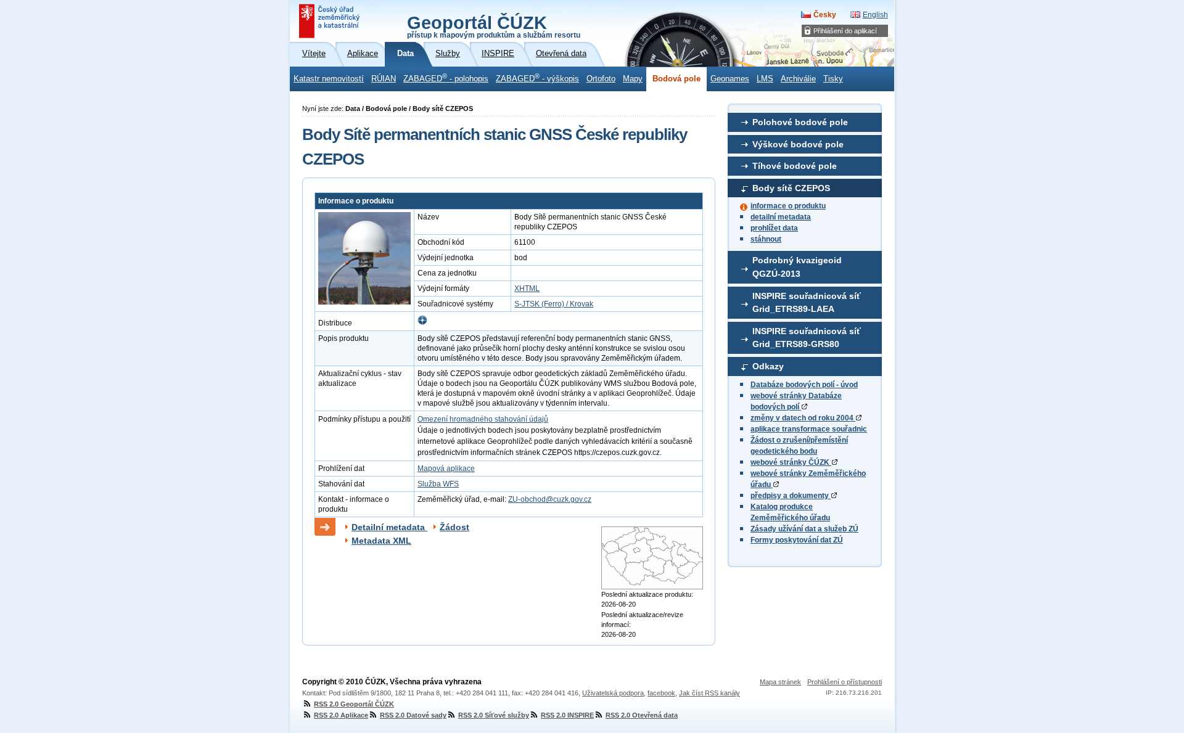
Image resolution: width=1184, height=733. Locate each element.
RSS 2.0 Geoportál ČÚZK (354, 704)
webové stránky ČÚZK (790, 462)
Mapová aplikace (446, 468)
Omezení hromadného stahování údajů (482, 419)
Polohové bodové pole (800, 122)
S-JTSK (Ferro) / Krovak (553, 304)
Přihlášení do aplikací (845, 31)
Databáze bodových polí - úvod (804, 384)
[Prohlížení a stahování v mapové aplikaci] (422, 323)
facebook (661, 693)
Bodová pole (676, 79)
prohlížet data (774, 228)
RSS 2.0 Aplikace (341, 715)
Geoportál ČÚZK (493, 26)
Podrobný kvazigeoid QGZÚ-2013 (797, 267)
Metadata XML (381, 541)
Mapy (633, 79)
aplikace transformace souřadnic (808, 429)
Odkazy (768, 366)
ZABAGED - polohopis (445, 77)
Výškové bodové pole (798, 144)
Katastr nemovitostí (329, 79)
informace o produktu (788, 206)
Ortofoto (600, 79)
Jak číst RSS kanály (709, 693)
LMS (765, 79)
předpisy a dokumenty (790, 495)
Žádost (454, 527)
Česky (824, 14)
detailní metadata (780, 217)
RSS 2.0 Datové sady (413, 715)
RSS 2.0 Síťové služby (493, 715)
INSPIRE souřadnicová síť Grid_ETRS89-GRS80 (806, 338)
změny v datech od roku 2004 (802, 418)
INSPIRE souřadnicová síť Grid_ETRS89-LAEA (806, 302)
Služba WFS (438, 484)
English (875, 14)
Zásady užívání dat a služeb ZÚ (804, 529)
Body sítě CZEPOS (791, 188)
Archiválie (798, 79)
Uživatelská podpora (613, 693)
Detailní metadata (389, 527)
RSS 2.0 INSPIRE (567, 715)
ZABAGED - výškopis (537, 77)
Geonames (729, 79)
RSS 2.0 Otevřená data (642, 715)
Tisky (833, 79)
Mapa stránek (780, 682)
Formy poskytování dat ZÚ (796, 540)
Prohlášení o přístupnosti (844, 682)
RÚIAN (383, 79)
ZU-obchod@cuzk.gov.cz (549, 499)
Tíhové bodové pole (794, 166)
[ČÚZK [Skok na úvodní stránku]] (330, 21)
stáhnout (765, 239)
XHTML (527, 288)
